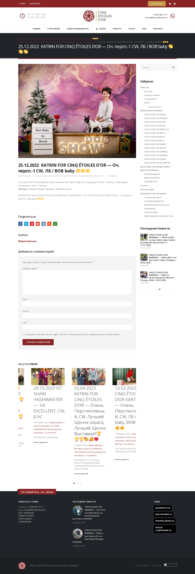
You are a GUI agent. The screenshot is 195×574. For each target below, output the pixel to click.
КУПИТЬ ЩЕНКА (25, 518)
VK (43, 224)
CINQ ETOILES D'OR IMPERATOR (156, 129)
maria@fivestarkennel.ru (156, 17)
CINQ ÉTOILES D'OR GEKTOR (155, 148)
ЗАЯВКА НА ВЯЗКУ (26, 515)
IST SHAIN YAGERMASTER (154, 201)
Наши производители (78, 29)
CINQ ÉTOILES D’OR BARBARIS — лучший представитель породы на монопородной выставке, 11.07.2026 (157, 277)
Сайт (25, 322)
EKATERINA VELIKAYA (152, 174)
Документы (162, 508)
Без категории (147, 189)
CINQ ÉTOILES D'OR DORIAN (155, 159)
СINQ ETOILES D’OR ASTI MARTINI (157, 163)
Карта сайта (142, 565)
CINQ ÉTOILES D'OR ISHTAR (154, 125)
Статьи (131, 29)
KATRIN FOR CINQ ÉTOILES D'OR (65, 176)
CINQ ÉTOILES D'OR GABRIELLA (156, 151)
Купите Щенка (156, 3)
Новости (117, 29)
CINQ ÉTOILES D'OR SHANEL (155, 114)
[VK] (170, 4)
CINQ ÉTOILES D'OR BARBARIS (155, 118)
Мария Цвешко (24, 176)
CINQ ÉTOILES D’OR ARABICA (155, 144)
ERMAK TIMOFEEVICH (152, 178)
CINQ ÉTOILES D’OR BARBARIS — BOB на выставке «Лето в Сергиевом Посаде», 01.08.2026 (156, 259)
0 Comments (112, 176)
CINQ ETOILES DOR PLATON (155, 122)
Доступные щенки (154, 107)
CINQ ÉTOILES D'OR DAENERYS (156, 155)
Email (38, 224)
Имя (25, 299)
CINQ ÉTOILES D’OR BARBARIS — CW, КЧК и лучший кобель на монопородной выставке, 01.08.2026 (156, 239)
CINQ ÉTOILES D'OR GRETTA (155, 133)
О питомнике (53, 29)
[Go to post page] (143, 237)
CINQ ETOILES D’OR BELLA (154, 140)
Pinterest (32, 224)
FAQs (144, 29)
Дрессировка (163, 514)
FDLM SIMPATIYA (150, 181)
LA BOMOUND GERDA (152, 197)
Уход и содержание (163, 529)
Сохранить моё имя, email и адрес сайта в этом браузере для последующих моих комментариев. (73, 334)
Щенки (147, 102)
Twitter (26, 224)
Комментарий (30, 268)
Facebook (20, 224)
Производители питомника (90, 176)
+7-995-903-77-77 (160, 14)
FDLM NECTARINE (151, 212)
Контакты (35, 3)
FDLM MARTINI (149, 208)
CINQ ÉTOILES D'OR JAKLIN (154, 137)
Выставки (48, 176)
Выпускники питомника (151, 110)
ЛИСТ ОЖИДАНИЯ (26, 513)
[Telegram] (175, 4)
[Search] (173, 67)
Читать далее (27, 442)
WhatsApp (55, 224)
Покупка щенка (164, 521)
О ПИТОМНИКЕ (24, 521)
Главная (36, 29)
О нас (23, 3)
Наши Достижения (152, 95)
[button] (74, 483)
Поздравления (150, 99)
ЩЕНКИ (102, 29)
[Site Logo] (97, 16)
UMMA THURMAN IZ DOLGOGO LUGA (158, 216)
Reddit (49, 224)
